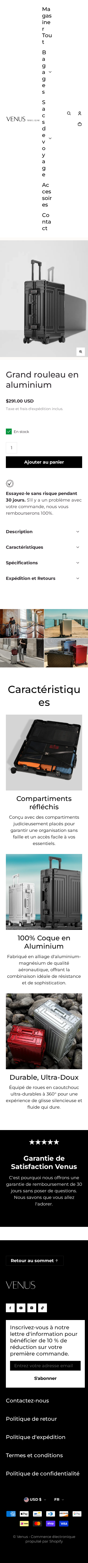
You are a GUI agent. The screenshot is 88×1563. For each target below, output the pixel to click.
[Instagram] (31, 1307)
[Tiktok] (42, 1307)
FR (56, 1499)
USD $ (36, 1499)
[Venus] (23, 118)
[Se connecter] (80, 113)
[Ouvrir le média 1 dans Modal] (44, 298)
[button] (69, 113)
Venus (22, 1536)
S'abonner (45, 1378)
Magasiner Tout (47, 25)
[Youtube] (21, 1307)
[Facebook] (10, 1307)
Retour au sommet (32, 1260)
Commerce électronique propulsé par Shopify (50, 1539)
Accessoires (47, 195)
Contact (46, 221)
